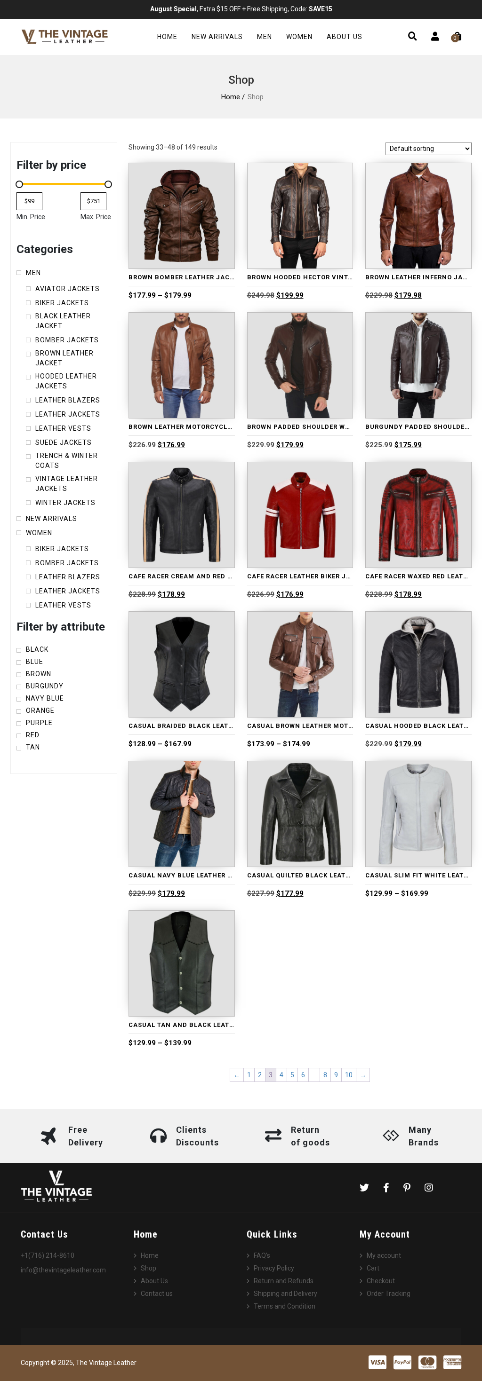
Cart (373, 1268)
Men (264, 36)
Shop (148, 1268)
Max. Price (95, 217)
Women (299, 36)
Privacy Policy (274, 1268)
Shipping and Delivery (285, 1293)
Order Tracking (388, 1293)
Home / (233, 97)
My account (384, 1255)
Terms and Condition (284, 1306)
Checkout (381, 1281)
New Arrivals (217, 36)
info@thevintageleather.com (63, 1270)
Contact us (157, 1293)
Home (167, 36)
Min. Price (30, 217)
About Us (344, 36)
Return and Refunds (283, 1281)
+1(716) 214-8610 (47, 1255)
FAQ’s (262, 1255)
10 (349, 1075)
